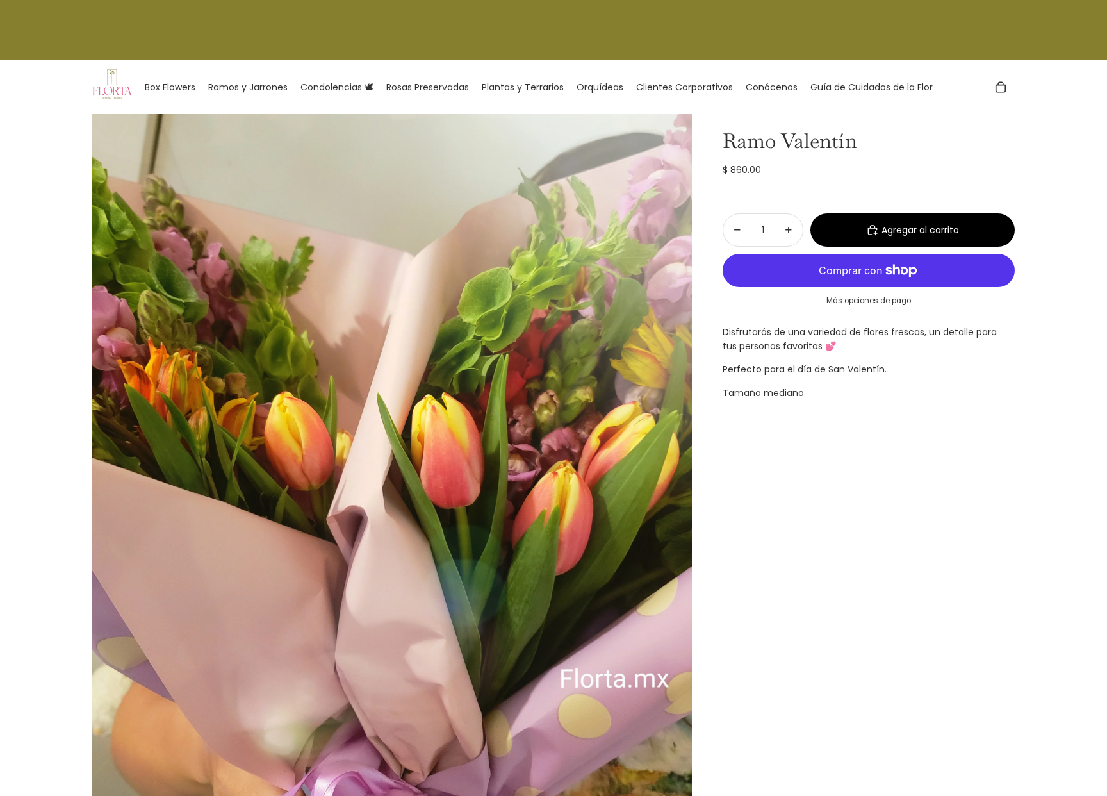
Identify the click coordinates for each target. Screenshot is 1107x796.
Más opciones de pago (868, 300)
